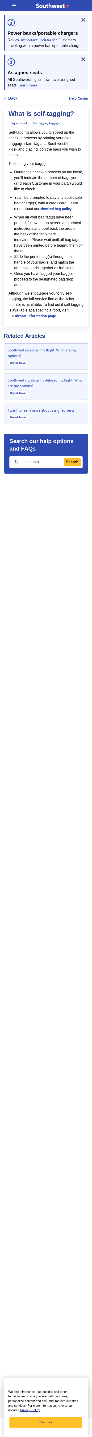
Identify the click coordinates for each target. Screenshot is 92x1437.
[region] (46, 1407)
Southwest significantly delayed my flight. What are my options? (45, 383)
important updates (36, 40)
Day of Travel (19, 123)
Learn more (27, 85)
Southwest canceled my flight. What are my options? (42, 353)
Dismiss (45, 1422)
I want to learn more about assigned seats (41, 410)
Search (72, 462)
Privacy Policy (30, 1410)
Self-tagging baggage (46, 123)
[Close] (83, 19)
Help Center (78, 98)
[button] (14, 5)
